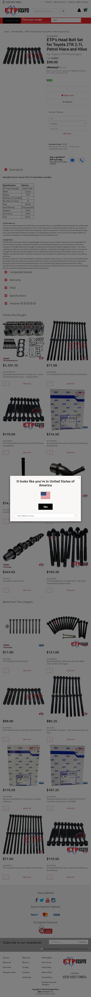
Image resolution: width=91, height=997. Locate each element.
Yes (45, 506)
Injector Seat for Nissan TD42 (16, 988)
